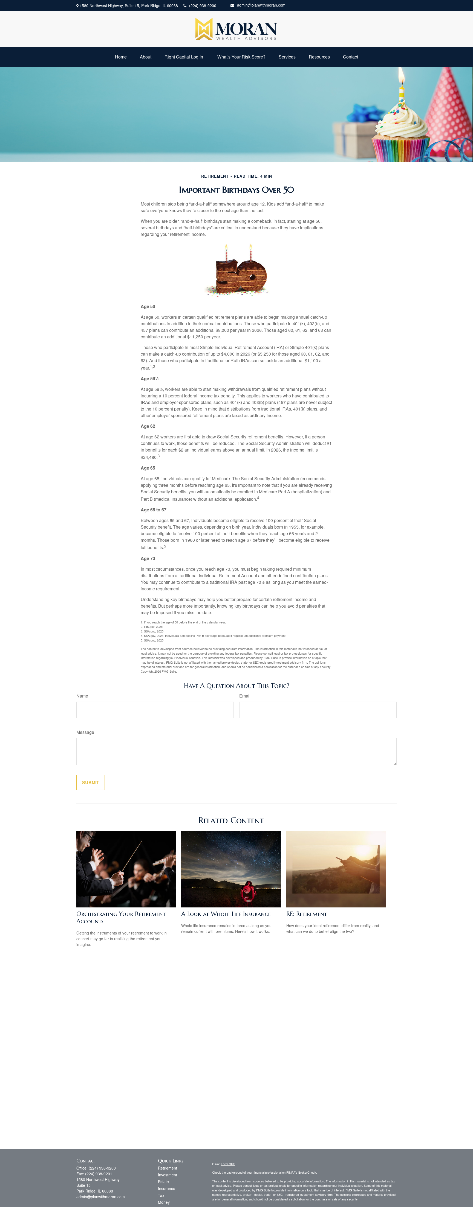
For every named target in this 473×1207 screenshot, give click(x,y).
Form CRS (228, 1164)
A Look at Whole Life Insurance (226, 914)
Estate (163, 1181)
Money (164, 1202)
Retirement (167, 1168)
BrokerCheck (307, 1172)
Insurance (166, 1188)
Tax (161, 1195)
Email (244, 696)
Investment (167, 1174)
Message (85, 732)
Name (82, 696)
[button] (120, 56)
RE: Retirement (306, 914)
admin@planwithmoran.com (261, 5)
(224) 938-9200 (202, 5)
